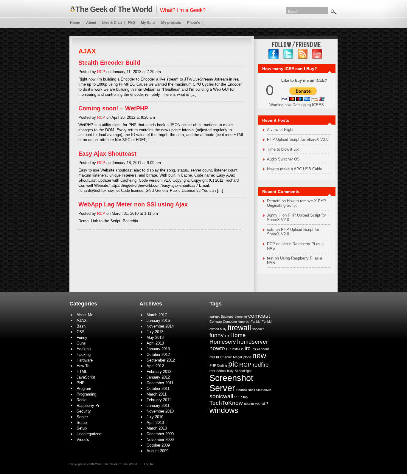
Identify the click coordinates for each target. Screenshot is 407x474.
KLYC (220, 357)
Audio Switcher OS (283, 159)
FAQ (131, 23)
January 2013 (158, 349)
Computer (230, 321)
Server (82, 417)
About (91, 23)
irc (248, 348)
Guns (81, 343)
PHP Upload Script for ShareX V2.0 (297, 139)
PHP (81, 383)
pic (233, 364)
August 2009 (157, 451)
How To (83, 366)
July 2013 (155, 332)
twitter (288, 54)
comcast (259, 316)
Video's (83, 439)
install (236, 349)
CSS (81, 332)
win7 (265, 403)
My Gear (148, 23)
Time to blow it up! (283, 149)
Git (227, 336)
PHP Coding (218, 365)
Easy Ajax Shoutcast (107, 153)
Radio (81, 400)
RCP (101, 72)
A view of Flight (280, 129)
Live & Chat (112, 23)
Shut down (263, 390)
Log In (148, 464)
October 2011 (158, 388)
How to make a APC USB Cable (294, 169)
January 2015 (158, 320)
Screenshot (231, 378)
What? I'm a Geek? (140, 9)
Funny (82, 337)
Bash (81, 326)
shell (251, 390)
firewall (239, 328)
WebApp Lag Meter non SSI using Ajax (133, 204)
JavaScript (86, 377)
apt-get (214, 316)
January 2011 (158, 405)
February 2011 (159, 400)
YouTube (317, 54)
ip (242, 349)
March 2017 (157, 315)
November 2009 (160, 439)
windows (223, 410)
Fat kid (255, 321)
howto (217, 348)
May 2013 (155, 337)
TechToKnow (226, 403)
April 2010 (155, 422)
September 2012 (161, 360)
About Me (85, 315)
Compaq (215, 321)
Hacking (84, 349)
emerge (243, 321)
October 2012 (158, 354)
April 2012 (155, 366)
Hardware (85, 360)
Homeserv (222, 342)
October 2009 (158, 445)
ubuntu (249, 403)
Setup (82, 422)
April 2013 (155, 343)
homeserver (252, 342)
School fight (243, 371)
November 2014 (160, 326)
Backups (227, 316)
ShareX (241, 390)
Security (84, 411)
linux (228, 357)
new (259, 356)
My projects (171, 23)
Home (75, 23)
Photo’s (193, 23)
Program (84, 388)
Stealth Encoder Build (109, 62)
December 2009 (160, 434)
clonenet (241, 316)
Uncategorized (89, 434)
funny (216, 335)
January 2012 (158, 377)
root (212, 371)
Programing (86, 394)
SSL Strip (241, 397)
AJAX (82, 320)
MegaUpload (242, 357)
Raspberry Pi (88, 405)
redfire (261, 365)
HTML (82, 371)
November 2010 (160, 411)
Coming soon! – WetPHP (113, 108)
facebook (273, 54)
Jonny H (274, 215)
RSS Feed (303, 54)
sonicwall (221, 396)
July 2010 (155, 417)
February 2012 (159, 371)
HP (228, 349)
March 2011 (157, 394)
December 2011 (160, 383)
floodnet (258, 329)
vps (257, 403)
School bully (225, 371)
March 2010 (157, 428)
